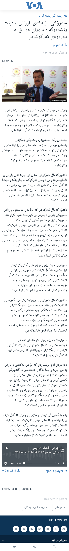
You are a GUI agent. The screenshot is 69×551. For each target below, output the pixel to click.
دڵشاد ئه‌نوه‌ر (60, 45)
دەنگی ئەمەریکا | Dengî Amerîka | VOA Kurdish (32, 452)
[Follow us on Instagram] (40, 529)
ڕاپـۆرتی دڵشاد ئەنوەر (48, 448)
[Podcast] (24, 529)
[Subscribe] (16, 529)
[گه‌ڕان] (54, 547)
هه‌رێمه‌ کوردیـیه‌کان (53, 15)
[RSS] (32, 529)
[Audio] (34, 547)
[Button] (7, 61)
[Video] (15, 547)
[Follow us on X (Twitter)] (56, 529)
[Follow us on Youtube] (48, 529)
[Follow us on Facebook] (64, 529)
